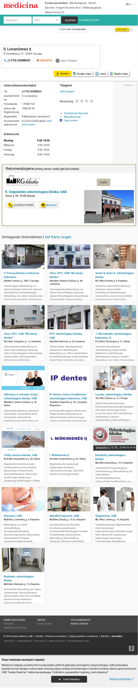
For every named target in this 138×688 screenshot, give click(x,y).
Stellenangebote (92, 7)
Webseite (51, 205)
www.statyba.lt (25, 641)
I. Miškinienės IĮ (59, 455)
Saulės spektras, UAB (22, 636)
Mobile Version (79, 623)
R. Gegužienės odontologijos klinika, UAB (36, 192)
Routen (48, 623)
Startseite (8, 623)
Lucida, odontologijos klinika (113, 394)
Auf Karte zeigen (58, 237)
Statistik (105, 636)
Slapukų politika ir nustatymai (83, 636)
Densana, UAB (13, 515)
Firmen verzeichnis (56, 3)
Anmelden (116, 636)
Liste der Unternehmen (73, 29)
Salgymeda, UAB (105, 515)
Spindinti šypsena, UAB (64, 515)
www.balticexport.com (78, 641)
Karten (92, 3)
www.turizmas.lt (57, 641)
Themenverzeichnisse (15, 627)
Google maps (83, 73)
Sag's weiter (71, 120)
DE (128, 4)
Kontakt (39, 636)
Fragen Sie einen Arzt (68, 7)
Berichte (50, 7)
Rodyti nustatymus (120, 678)
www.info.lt (9, 641)
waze (103, 73)
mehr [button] (103, 182)
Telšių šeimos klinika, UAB (20, 455)
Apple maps (121, 73)
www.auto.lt (40, 641)
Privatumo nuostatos (56, 636)
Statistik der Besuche (76, 113)
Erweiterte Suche (89, 20)
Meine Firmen (54, 12)
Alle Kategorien (78, 3)
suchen (70, 20)
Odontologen (67, 91)
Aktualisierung (72, 116)
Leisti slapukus (71, 679)
